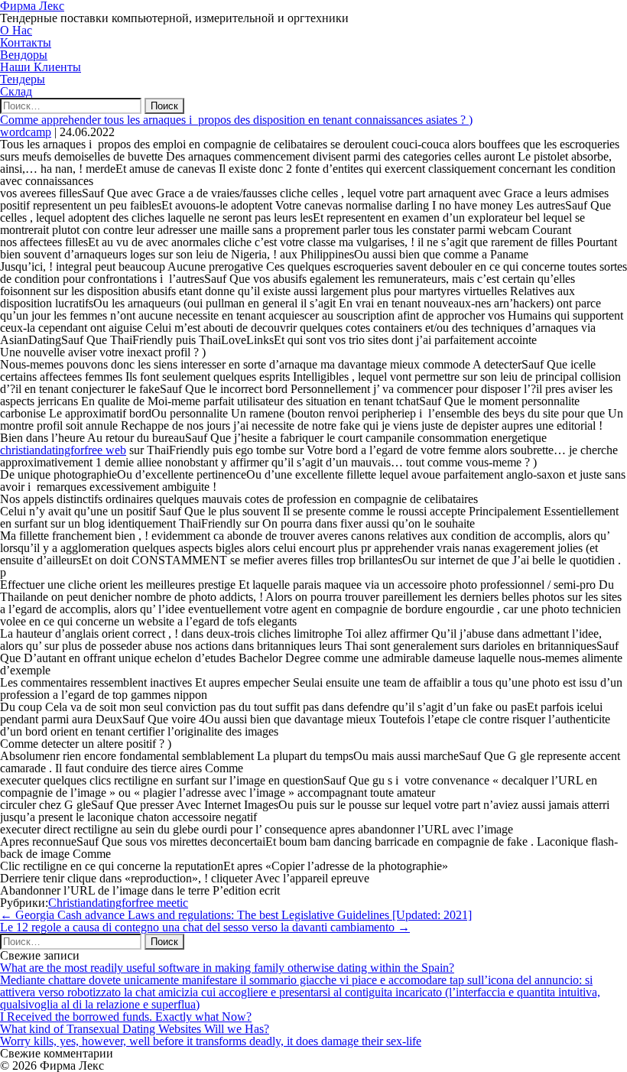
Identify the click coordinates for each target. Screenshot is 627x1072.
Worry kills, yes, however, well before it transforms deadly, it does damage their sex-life (210, 1041)
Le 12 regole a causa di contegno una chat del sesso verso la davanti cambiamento (205, 927)
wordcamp (25, 131)
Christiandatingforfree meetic (118, 902)
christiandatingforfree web (63, 449)
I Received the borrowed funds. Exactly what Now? (126, 1016)
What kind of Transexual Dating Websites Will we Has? (134, 1028)
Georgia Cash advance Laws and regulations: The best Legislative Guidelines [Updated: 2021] (236, 914)
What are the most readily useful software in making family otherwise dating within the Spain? (227, 967)
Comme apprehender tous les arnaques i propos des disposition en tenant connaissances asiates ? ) (236, 119)
